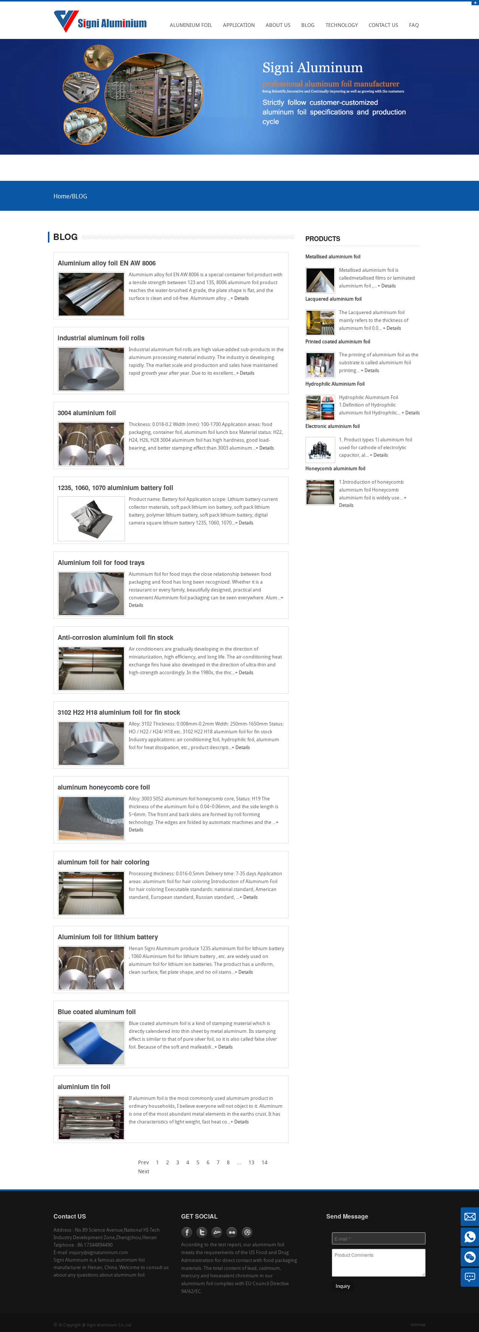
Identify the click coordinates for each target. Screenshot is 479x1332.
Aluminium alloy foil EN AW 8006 (107, 262)
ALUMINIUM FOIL (189, 28)
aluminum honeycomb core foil (104, 786)
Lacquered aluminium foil (333, 299)
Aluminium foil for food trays (101, 562)
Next (143, 1172)
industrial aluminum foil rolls (101, 337)
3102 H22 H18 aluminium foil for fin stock (119, 712)
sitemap (418, 1325)
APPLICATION (237, 28)
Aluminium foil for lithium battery (108, 936)
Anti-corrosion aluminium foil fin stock (115, 637)
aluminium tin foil (84, 1086)
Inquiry (343, 1286)
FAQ (412, 28)
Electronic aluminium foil (332, 426)
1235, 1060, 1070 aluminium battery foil (115, 487)
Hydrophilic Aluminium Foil (334, 384)
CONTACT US (381, 28)
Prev (143, 1163)
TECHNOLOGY (339, 28)
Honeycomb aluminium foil (335, 468)
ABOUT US (276, 28)
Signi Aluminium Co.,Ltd (109, 1325)
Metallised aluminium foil (332, 257)
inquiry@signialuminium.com (98, 1253)
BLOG (306, 28)
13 (251, 1163)
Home (62, 197)
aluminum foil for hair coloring (103, 861)
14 (265, 1163)
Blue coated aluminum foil (97, 1011)
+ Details (240, 298)
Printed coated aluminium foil (337, 342)
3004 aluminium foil (87, 412)
